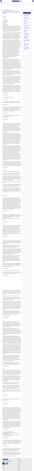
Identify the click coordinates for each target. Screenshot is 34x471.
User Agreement (19, 460)
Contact (4, 468)
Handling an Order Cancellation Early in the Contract (27, 48)
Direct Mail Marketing (27, 25)
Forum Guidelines (20, 461)
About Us (18, 467)
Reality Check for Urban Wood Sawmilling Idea (26, 37)
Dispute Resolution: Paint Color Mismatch (27, 30)
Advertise (18, 468)
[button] (3, 463)
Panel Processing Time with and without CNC (26, 44)
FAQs (3, 467)
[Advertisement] (18, 7)
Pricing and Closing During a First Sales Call (27, 41)
